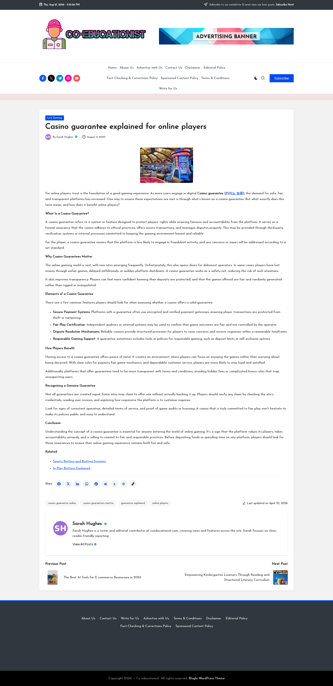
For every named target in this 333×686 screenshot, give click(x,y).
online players (160, 503)
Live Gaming (54, 117)
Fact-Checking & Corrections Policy (145, 626)
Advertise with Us (156, 618)
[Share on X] (68, 484)
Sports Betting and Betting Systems (79, 461)
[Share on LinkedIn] (77, 484)
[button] (282, 78)
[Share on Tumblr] (114, 484)
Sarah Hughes (87, 523)
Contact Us (108, 618)
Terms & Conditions (187, 618)
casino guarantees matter (98, 503)
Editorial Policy (236, 618)
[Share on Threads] (123, 484)
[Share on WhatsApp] (86, 484)
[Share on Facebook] (59, 484)
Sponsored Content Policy (194, 626)
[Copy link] (133, 484)
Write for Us (130, 618)
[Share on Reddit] (105, 484)
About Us (88, 618)
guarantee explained (133, 503)
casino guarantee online (62, 503)
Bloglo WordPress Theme (207, 678)
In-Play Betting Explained (71, 468)
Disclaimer (213, 618)
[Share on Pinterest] (96, 484)
